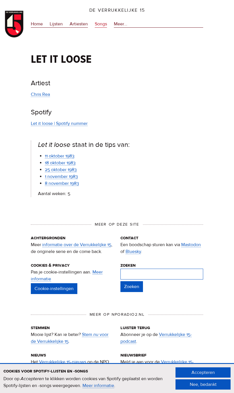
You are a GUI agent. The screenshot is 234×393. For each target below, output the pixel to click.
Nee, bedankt (203, 384)
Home (37, 24)
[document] (117, 378)
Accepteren (203, 372)
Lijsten (56, 24)
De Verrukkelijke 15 (117, 10)
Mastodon (191, 245)
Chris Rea (40, 94)
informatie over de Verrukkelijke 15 (76, 245)
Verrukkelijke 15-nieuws (62, 362)
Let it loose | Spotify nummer (59, 123)
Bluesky (133, 251)
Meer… (120, 24)
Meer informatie (98, 385)
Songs (101, 24)
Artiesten (79, 24)
